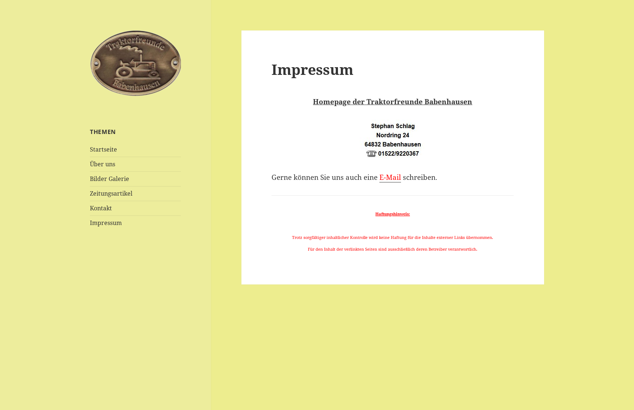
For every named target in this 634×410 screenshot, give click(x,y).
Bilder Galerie (109, 179)
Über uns (102, 164)
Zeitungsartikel (111, 193)
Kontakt (101, 208)
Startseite (103, 149)
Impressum (106, 223)
